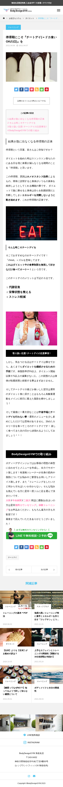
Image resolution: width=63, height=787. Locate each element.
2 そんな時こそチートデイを (21, 123)
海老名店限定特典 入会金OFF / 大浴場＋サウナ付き (31, 3)
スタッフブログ (43, 606)
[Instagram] (29, 776)
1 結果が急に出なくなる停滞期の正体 (25, 119)
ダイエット (10, 644)
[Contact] (34, 776)
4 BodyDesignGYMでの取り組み (23, 130)
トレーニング (13, 27)
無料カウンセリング (25, 505)
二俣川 (26, 500)
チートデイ (12, 557)
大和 (8, 500)
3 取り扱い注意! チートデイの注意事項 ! (27, 126)
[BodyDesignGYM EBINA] (17, 10)
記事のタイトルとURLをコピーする (31, 101)
